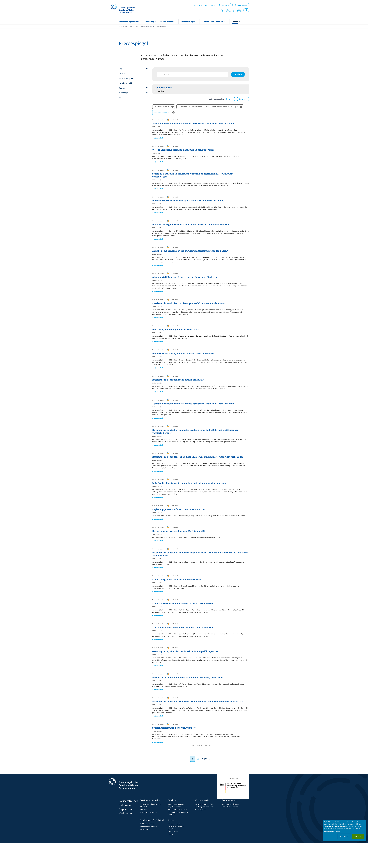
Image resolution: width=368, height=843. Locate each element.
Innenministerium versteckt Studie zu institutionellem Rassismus (188, 200)
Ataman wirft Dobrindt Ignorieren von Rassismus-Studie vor (185, 277)
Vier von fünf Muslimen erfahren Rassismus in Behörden (183, 627)
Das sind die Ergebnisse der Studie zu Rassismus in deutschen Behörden (191, 224)
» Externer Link (157, 138)
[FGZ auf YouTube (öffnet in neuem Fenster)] (222, 10)
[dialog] (344, 830)
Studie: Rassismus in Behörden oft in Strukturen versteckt (184, 603)
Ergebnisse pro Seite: (216, 99)
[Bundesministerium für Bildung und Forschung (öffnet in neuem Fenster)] (233, 786)
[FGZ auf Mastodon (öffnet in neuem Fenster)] (233, 10)
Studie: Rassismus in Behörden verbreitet (174, 727)
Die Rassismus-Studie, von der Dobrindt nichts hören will (183, 353)
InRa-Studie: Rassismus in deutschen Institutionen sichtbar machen (189, 483)
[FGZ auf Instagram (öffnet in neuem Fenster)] (226, 10)
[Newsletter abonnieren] (240, 10)
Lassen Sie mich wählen (332, 831)
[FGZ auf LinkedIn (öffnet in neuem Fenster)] (229, 10)
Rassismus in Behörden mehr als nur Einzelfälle (178, 379)
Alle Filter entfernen (164, 112)
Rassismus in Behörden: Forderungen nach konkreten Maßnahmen (188, 303)
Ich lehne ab (344, 836)
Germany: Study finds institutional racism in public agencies (185, 651)
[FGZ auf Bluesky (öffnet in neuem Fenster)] (237, 10)
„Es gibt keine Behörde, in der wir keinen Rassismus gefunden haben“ (190, 250)
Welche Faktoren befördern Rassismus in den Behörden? (183, 149)
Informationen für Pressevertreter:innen (142, 26)
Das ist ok (358, 836)
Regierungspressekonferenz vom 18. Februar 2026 (179, 509)
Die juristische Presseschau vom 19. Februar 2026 (178, 530)
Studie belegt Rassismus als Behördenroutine (176, 579)
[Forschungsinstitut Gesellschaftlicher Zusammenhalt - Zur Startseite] (133, 786)
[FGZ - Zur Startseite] (128, 8)
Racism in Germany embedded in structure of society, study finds (187, 677)
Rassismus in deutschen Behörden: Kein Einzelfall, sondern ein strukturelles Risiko (197, 701)
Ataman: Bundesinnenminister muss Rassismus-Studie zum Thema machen (193, 123)
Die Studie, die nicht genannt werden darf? (175, 329)
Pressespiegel (161, 26)
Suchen (238, 74)
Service (124, 26)
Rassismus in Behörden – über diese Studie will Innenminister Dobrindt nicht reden (197, 456)
